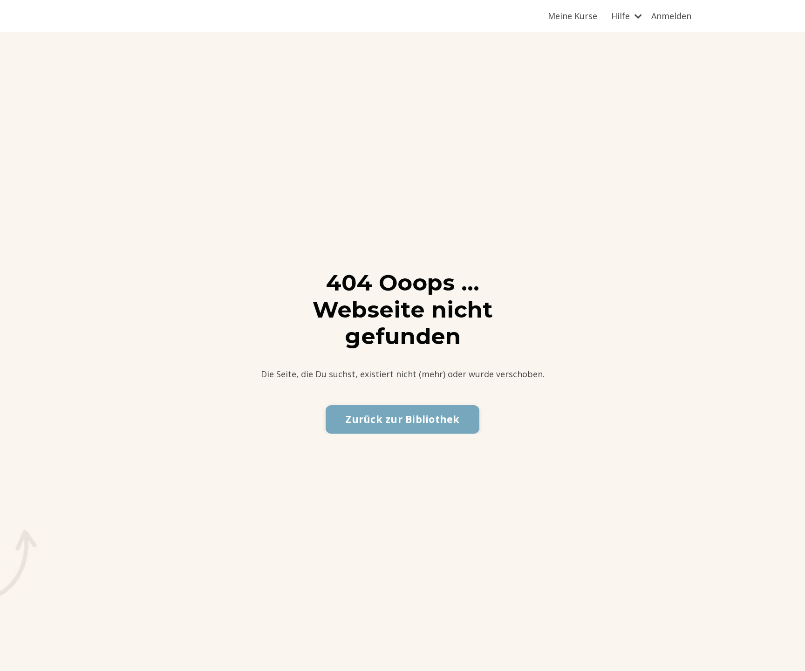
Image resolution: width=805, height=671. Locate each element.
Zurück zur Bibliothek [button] (402, 419)
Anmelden (671, 15)
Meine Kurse (572, 15)
